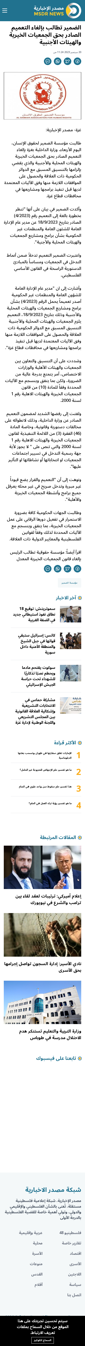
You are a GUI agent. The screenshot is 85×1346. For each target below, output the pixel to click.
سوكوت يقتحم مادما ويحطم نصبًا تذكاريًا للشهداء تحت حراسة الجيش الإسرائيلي (38, 676)
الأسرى (75, 1264)
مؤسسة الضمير (69, 582)
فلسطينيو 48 (70, 1233)
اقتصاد (75, 1253)
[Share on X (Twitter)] (67, 61)
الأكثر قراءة (65, 743)
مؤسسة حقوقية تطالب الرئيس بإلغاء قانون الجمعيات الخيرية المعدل (45, 555)
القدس (36, 1274)
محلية (37, 1243)
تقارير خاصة (71, 1243)
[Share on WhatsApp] (57, 61)
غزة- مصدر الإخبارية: (63, 129)
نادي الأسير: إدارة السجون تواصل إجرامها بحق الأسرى (42, 967)
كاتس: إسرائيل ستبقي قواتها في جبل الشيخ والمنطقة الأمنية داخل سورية (36, 643)
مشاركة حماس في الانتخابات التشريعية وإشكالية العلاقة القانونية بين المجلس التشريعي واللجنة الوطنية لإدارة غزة (35, 711)
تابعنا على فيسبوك (56, 1058)
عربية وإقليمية (30, 1233)
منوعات (36, 1264)
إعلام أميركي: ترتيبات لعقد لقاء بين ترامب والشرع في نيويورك (48, 899)
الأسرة (37, 1253)
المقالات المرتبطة (58, 837)
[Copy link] (47, 61)
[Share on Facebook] (77, 61)
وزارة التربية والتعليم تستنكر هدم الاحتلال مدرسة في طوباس (50, 1034)
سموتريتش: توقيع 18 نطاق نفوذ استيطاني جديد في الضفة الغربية (34, 614)
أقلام (38, 1285)
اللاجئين (74, 1274)
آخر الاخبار (66, 598)
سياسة (75, 1285)
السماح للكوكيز (42, 1340)
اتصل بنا (74, 1295)
